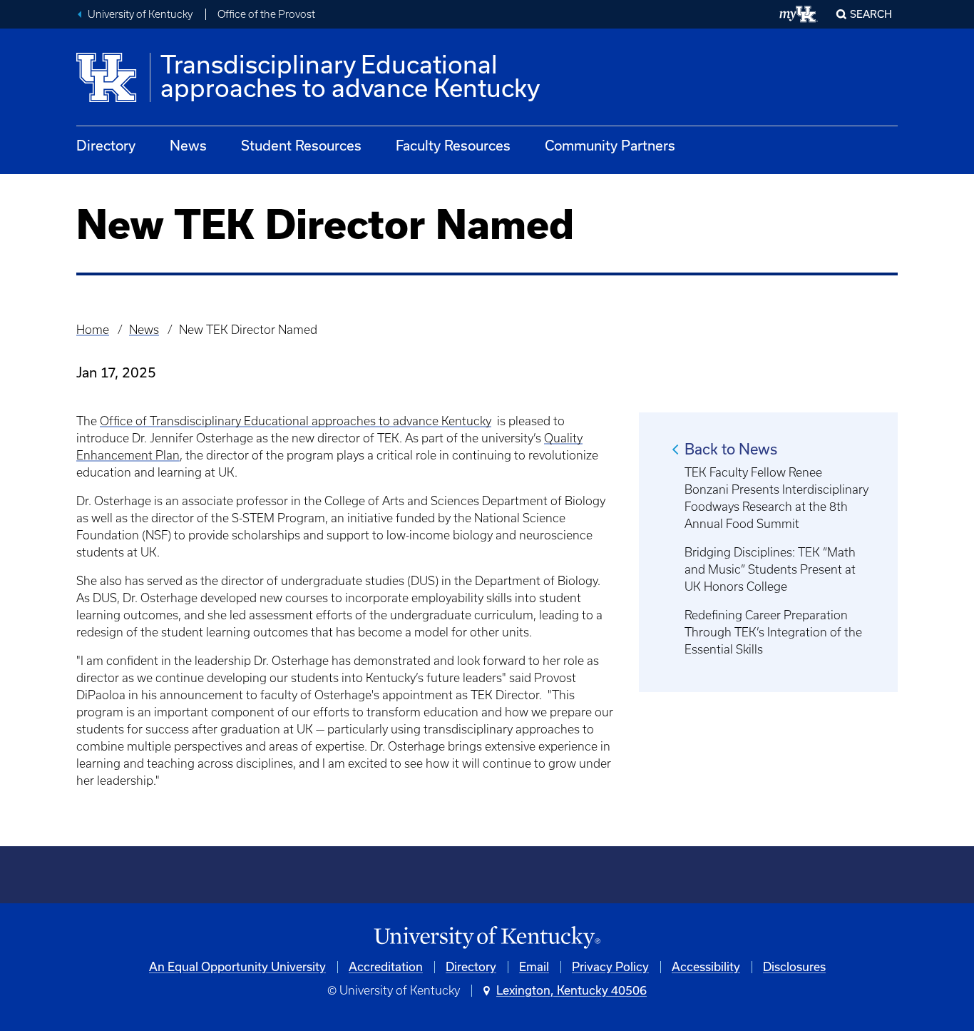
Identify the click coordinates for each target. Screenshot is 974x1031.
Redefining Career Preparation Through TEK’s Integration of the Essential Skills (773, 632)
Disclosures (794, 966)
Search (871, 14)
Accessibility (706, 966)
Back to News (731, 449)
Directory (105, 145)
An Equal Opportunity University (237, 966)
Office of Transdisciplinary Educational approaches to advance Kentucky (295, 421)
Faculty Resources (453, 145)
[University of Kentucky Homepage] (487, 938)
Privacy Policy (610, 966)
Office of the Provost (266, 14)
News (188, 145)
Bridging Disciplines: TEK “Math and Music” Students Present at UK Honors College (770, 569)
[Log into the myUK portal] (799, 14)
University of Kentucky (140, 14)
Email (534, 966)
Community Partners (610, 145)
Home (92, 329)
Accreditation (386, 966)
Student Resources (301, 145)
